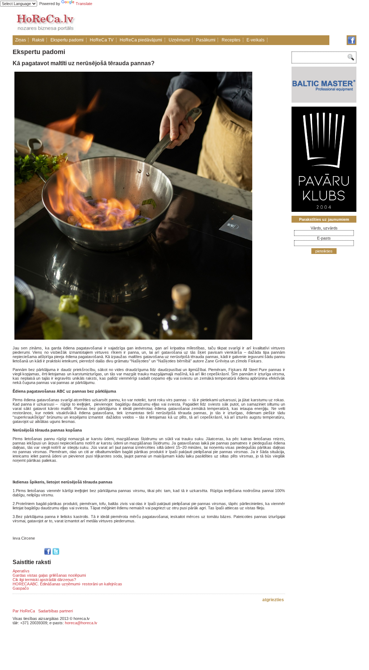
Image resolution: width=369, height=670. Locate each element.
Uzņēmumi (179, 40)
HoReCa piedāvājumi (141, 40)
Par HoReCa (24, 611)
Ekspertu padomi (67, 40)
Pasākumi (205, 40)
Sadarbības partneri (55, 611)
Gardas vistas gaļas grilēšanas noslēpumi (49, 575)
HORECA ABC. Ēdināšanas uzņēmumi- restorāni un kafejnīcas (67, 584)
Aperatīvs (21, 571)
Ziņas (20, 40)
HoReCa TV (102, 40)
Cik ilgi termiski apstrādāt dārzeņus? (44, 579)
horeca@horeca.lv (81, 623)
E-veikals (255, 40)
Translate (84, 3)
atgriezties (273, 599)
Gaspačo (21, 588)
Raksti (38, 40)
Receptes (231, 40)
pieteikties (324, 251)
